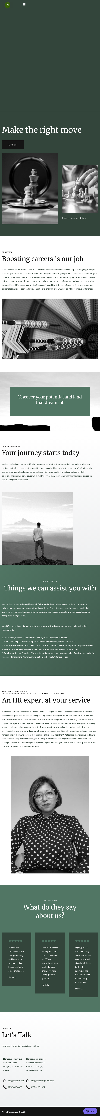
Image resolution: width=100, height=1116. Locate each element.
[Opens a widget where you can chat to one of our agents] (90, 1111)
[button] (13, 144)
